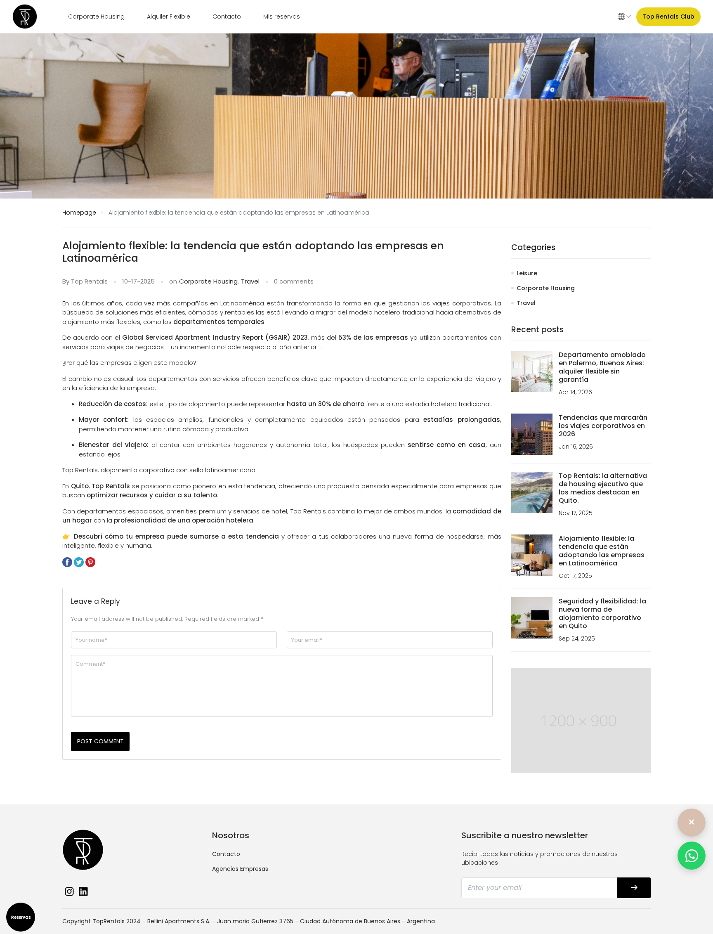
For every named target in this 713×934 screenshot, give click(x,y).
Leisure (527, 273)
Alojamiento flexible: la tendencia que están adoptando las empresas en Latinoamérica (602, 551)
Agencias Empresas (240, 869)
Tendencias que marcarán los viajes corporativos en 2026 (603, 426)
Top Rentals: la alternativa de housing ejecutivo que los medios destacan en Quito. (603, 488)
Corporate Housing (96, 16)
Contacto (226, 16)
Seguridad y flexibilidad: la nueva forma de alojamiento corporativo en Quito (602, 613)
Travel (250, 281)
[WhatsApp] (692, 856)
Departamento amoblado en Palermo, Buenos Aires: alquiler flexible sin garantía (602, 367)
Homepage (79, 212)
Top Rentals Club (668, 16)
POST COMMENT (100, 741)
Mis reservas (281, 16)
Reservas (21, 917)
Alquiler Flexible (168, 16)
